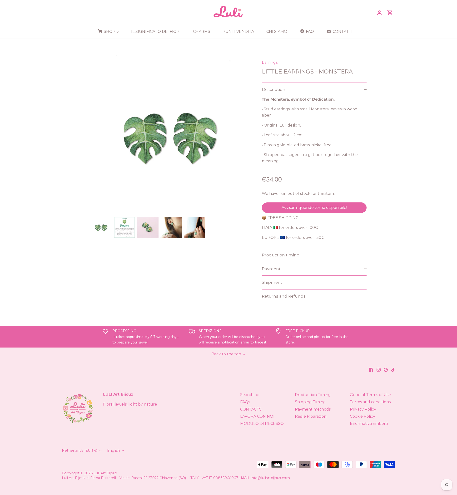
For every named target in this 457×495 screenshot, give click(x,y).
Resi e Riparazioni (311, 416)
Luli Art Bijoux (105, 473)
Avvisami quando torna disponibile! (314, 207)
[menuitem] (110, 31)
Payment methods (313, 409)
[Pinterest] (386, 369)
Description (273, 89)
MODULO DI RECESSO (262, 423)
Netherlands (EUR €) (80, 451)
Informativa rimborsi (369, 423)
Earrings (270, 62)
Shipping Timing (310, 402)
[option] (101, 227)
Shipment (272, 282)
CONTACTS (251, 409)
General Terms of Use (370, 394)
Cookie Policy (362, 416)
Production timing (281, 255)
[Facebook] (371, 369)
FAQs (245, 402)
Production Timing (313, 394)
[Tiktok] (393, 369)
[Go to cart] (390, 12)
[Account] (379, 12)
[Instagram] (379, 369)
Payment (271, 268)
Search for (250, 394)
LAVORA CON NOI (257, 416)
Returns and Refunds (284, 296)
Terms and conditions (370, 402)
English (113, 451)
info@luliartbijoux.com (270, 478)
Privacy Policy (363, 409)
